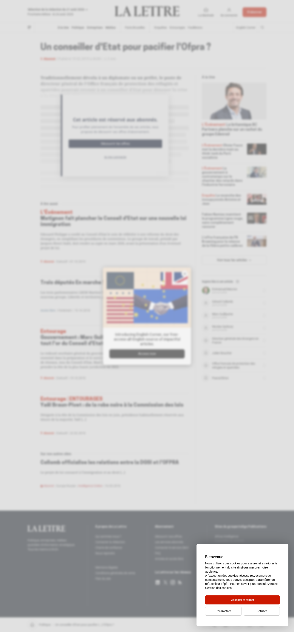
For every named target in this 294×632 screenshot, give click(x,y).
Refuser (262, 611)
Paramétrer (223, 611)
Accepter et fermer (242, 599)
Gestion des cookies (218, 588)
